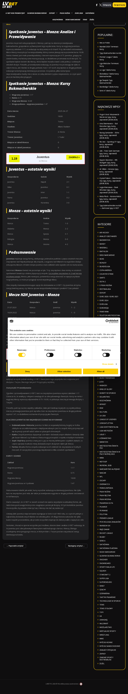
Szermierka (105, 593)
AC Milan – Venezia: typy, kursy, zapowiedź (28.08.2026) (109, 171)
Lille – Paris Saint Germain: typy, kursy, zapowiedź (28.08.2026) (110, 153)
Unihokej (103, 620)
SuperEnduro (106, 582)
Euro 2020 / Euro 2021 (109, 296)
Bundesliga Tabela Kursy (109, 87)
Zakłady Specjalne (108, 650)
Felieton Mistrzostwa (110, 315)
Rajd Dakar (104, 529)
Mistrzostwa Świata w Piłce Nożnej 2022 (110, 453)
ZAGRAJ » (74, 157)
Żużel (92, 19)
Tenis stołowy (106, 608)
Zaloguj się (107, 5)
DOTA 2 (103, 281)
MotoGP (103, 461)
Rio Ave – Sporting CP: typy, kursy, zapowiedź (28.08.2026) (110, 144)
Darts (102, 277)
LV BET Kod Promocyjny (15, 13)
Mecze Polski (105, 43)
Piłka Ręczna (105, 495)
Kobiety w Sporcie (108, 393)
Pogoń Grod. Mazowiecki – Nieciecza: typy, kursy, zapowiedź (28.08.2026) (110, 117)
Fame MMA (104, 311)
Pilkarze (103, 507)
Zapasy (103, 653)
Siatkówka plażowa (109, 548)
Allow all (100, 371)
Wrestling (104, 635)
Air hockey (104, 232)
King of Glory (106, 389)
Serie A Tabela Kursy (107, 90)
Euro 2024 (79, 13)
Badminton (105, 240)
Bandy (102, 244)
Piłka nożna (65, 13)
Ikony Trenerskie (107, 378)
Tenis (85, 19)
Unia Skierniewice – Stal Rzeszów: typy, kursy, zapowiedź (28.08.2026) (109, 126)
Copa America (106, 270)
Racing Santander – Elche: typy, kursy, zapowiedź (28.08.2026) (109, 135)
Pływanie (104, 510)
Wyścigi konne (106, 642)
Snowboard (105, 563)
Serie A (102, 540)
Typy (102, 612)
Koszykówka (57, 19)
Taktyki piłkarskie (108, 597)
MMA (102, 458)
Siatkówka (89, 13)
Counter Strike (106, 274)
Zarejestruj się (119, 5)
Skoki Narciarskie (72, 19)
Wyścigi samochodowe (110, 646)
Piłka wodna (105, 499)
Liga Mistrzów (106, 430)
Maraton (104, 442)
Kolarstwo (105, 397)
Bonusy (103, 263)
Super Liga (104, 578)
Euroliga (104, 304)
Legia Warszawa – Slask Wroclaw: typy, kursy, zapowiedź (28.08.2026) (109, 190)
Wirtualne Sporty (108, 631)
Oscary (103, 480)
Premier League (106, 518)
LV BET (7, 7)
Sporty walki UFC (107, 567)
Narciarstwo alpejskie (110, 469)
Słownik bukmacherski (37, 13)
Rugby (102, 537)
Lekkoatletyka (106, 423)
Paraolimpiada (106, 488)
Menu (8, 24)
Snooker (104, 559)
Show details (108, 364)
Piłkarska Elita (106, 503)
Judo (102, 381)
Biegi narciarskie (107, 255)
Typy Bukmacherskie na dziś (110, 53)
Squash (103, 571)
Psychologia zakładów (110, 522)
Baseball (104, 247)
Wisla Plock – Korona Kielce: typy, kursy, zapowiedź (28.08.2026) (110, 199)
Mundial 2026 (106, 465)
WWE (102, 638)
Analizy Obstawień (108, 236)
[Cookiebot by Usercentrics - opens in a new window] (107, 321)
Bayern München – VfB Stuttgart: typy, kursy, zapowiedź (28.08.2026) (109, 162)
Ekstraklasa (105, 289)
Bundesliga (105, 266)
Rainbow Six (105, 525)
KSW (101, 408)
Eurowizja (104, 308)
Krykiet (103, 404)
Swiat (102, 586)
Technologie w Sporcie (110, 601)
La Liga (103, 415)
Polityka (103, 514)
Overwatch (105, 484)
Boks (102, 259)
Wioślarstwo (106, 627)
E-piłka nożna (106, 285)
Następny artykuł (76, 546)
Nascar (103, 473)
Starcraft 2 (105, 574)
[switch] (50, 355)
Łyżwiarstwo (105, 438)
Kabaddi (103, 385)
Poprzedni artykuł (14, 546)
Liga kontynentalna (109, 427)
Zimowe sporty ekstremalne (106, 658)
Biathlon (104, 251)
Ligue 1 (103, 434)
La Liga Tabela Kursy (108, 70)
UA (101, 616)
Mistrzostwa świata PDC (109, 447)
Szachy (103, 589)
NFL (101, 476)
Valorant (104, 623)
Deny (27, 371)
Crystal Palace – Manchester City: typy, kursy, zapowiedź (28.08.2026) (111, 181)
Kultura (103, 412)
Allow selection (64, 371)
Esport (52, 13)
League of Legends (108, 419)
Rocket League (106, 533)
